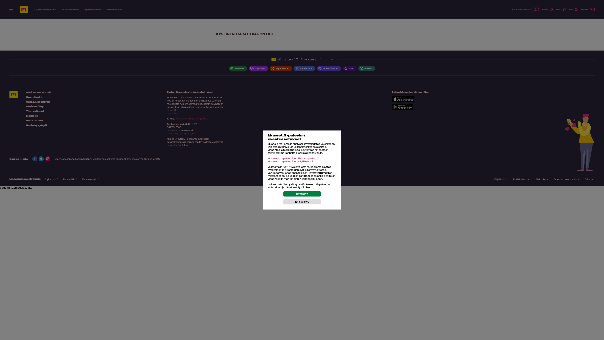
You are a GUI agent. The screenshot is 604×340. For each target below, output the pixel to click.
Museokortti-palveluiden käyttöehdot (290, 161)
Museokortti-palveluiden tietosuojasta (291, 158)
